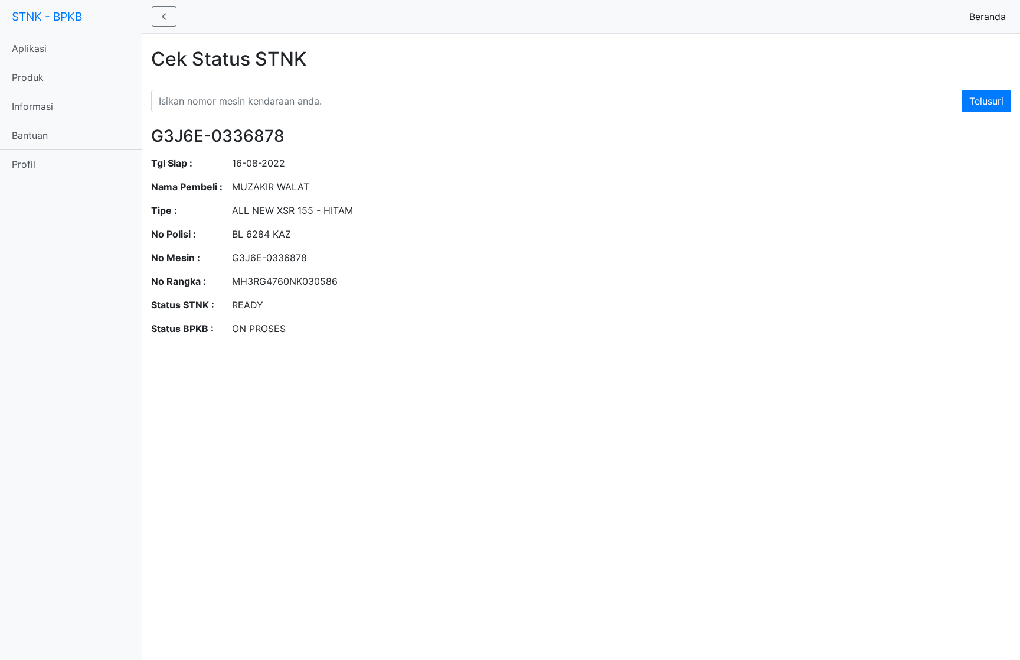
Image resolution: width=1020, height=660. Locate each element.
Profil (23, 164)
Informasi (32, 106)
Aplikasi (29, 48)
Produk (28, 77)
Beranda (990, 16)
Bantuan (30, 135)
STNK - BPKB (47, 16)
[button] (164, 16)
